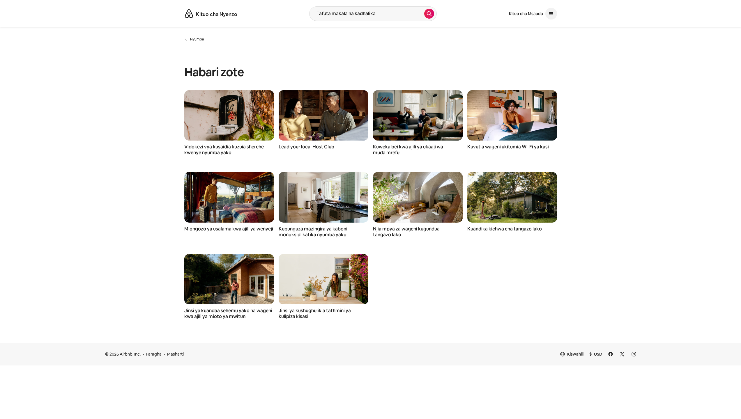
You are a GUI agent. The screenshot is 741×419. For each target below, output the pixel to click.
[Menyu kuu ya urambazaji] (551, 13)
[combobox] (367, 14)
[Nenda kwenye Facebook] (610, 354)
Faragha (154, 354)
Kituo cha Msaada (526, 13)
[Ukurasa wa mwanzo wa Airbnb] (189, 13)
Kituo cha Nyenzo (216, 14)
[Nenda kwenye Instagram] (634, 354)
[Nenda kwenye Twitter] (622, 354)
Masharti (175, 354)
